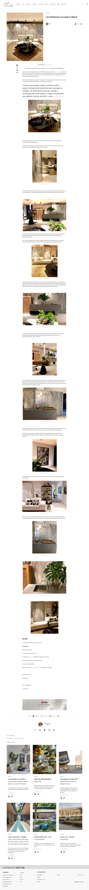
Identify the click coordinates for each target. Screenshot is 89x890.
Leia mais (11, 793)
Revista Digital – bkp (41, 879)
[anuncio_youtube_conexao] (44, 704)
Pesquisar (80, 874)
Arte (21, 881)
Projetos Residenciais (7, 877)
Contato (38, 877)
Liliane (50, 23)
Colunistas (22, 872)
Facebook (38, 667)
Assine (38, 881)
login (14, 738)
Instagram (32, 667)
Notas (21, 874)
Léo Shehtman (57, 71)
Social (21, 877)
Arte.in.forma (5, 886)
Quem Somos (39, 875)
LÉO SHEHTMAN (48, 64)
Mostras (48, 13)
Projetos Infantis (6, 879)
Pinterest (31, 656)
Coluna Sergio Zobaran (7, 882)
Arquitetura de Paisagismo (8, 875)
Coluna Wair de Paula (7, 884)
